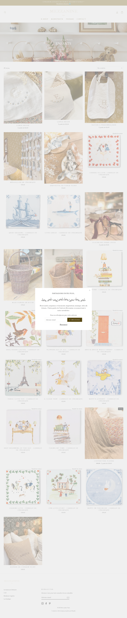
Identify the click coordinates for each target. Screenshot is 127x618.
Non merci (63, 324)
